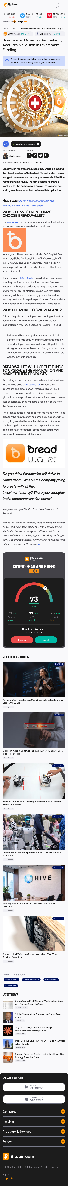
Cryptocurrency (31, 979)
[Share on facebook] (29, 155)
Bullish (46, 639)
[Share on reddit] (40, 155)
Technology (14, 28)
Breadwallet (33, 384)
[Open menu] (62, 5)
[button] (38, 144)
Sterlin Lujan (15, 156)
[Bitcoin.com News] (11, 5)
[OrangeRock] (20, 21)
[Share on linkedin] (46, 155)
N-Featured (10, 985)
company (13, 221)
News (5, 28)
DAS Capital (27, 277)
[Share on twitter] (34, 155)
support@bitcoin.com (14, 1178)
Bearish (22, 639)
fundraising (51, 979)
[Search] (56, 5)
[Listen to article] (6, 144)
